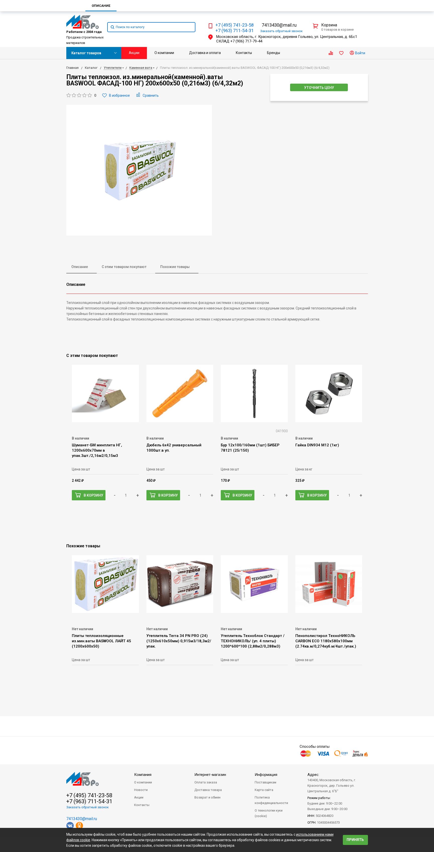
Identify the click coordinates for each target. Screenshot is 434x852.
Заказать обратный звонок (87, 807)
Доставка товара (208, 790)
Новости (141, 790)
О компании (164, 53)
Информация (266, 774)
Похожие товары (175, 267)
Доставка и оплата (205, 53)
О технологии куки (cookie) (269, 813)
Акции (134, 53)
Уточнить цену (319, 88)
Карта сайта (264, 790)
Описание (79, 267)
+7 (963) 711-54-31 (234, 30)
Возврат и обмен (207, 797)
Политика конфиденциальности (271, 800)
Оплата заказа (205, 782)
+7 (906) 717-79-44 (246, 41)
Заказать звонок (281, 31)
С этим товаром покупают (124, 267)
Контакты (244, 53)
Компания (142, 774)
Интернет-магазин (210, 774)
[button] (81, 95)
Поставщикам (265, 782)
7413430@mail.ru (279, 25)
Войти (359, 53)
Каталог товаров (86, 53)
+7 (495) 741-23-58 (234, 25)
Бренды (273, 53)
